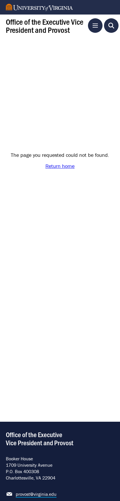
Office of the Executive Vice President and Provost (44, 25)
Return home (60, 166)
